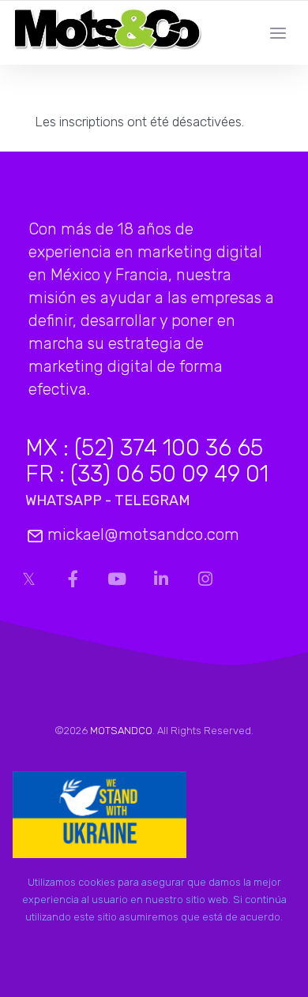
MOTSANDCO (121, 731)
